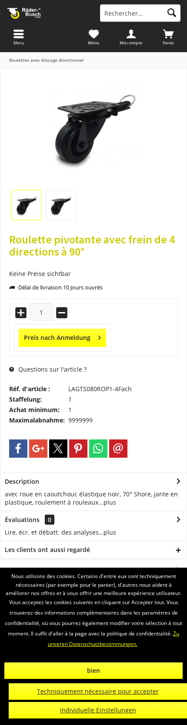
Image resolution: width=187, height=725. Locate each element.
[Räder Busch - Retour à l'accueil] (47, 13)
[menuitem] (168, 37)
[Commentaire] (93, 263)
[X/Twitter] (58, 448)
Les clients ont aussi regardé (47, 549)
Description (22, 481)
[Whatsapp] (98, 448)
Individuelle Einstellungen (98, 710)
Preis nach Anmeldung (57, 337)
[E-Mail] (118, 448)
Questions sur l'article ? (52, 369)
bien (93, 670)
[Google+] (38, 448)
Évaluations (22, 519)
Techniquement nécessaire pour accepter (98, 691)
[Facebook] (18, 448)
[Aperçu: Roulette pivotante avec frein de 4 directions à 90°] (26, 205)
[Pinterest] (78, 448)
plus (110, 502)
